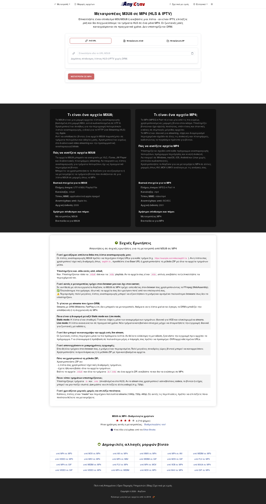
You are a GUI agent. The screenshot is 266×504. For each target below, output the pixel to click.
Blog (149, 485)
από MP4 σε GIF (64, 464)
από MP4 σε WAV (120, 459)
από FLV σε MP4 (120, 464)
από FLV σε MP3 (202, 459)
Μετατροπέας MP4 (151, 216)
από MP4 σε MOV (148, 464)
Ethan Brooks (149, 429)
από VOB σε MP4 (175, 464)
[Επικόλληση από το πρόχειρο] (192, 53)
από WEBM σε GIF (148, 459)
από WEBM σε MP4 (92, 464)
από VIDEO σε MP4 (92, 470)
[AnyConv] (133, 4)
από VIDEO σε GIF (64, 470)
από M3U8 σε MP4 (202, 464)
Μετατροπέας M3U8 (66, 216)
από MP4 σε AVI (174, 453)
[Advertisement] (133, 93)
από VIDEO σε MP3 (64, 459)
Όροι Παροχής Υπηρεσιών (131, 485)
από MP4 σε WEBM (120, 470)
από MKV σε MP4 (92, 459)
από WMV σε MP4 (148, 453)
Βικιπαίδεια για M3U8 (67, 220)
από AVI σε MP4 (120, 453)
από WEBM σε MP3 (202, 453)
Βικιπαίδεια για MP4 (152, 220)
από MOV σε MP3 (148, 470)
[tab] (90, 41)
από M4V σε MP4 (175, 470)
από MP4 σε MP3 (64, 453)
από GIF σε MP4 (202, 470)
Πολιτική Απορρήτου (105, 485)
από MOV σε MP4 (92, 453)
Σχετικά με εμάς (162, 485)
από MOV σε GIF (175, 459)
